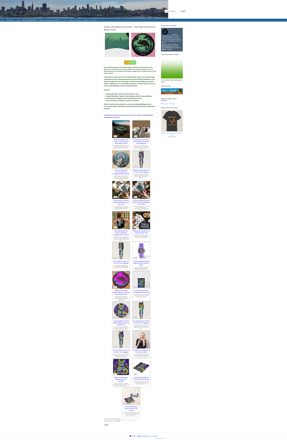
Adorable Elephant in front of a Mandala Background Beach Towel (121, 172)
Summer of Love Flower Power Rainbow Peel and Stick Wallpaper (141, 141)
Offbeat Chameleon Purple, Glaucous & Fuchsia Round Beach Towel (121, 292)
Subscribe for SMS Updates (74, 20)
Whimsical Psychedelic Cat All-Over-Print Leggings (141, 171)
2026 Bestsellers (10, 20)
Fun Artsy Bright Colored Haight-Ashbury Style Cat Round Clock (121, 323)
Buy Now (130, 62)
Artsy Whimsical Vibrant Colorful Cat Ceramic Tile (141, 378)
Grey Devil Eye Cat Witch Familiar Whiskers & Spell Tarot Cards (121, 202)
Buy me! (115, 136)
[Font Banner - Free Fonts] (168, 103)
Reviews (65, 20)
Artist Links (94, 20)
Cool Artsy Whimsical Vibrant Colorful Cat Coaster (131, 408)
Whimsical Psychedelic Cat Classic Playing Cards (141, 232)
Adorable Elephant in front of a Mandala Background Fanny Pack (121, 233)
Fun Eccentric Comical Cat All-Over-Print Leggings (121, 351)
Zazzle (170, 34)
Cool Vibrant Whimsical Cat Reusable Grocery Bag (141, 291)
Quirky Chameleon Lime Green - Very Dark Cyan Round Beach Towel (121, 141)
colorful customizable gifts (145, 115)
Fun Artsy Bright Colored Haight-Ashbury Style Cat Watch (141, 263)
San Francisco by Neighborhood (29, 20)
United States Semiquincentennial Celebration (50, 20)
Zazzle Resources (86, 20)
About (18, 20)
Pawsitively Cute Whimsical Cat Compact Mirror (141, 351)
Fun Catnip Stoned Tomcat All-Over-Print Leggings (141, 322)
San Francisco (110, 2)
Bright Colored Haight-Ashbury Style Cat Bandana (121, 379)
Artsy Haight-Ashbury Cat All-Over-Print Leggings (121, 262)
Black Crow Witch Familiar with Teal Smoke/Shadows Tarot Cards (141, 202)
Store (2, 20)
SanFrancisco (172, 136)
